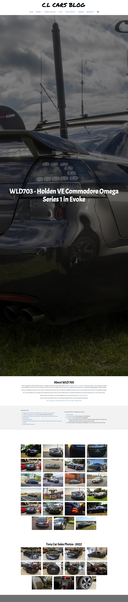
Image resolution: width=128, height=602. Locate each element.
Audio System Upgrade (29, 424)
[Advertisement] (64, 437)
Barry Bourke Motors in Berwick (75, 385)
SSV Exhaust (26, 418)
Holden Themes (49, 12)
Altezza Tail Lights (27, 419)
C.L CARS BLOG (63, 5)
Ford (60, 12)
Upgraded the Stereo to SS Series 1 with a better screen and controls (40, 416)
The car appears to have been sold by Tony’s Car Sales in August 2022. (64, 400)
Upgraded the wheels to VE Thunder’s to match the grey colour (39, 413)
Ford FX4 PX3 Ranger (82, 395)
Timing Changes (71, 416)
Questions (90, 12)
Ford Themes (69, 12)
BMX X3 (94, 392)
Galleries (81, 12)
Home (31, 12)
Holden (38, 12)
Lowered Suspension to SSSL (30, 414)
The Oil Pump (70, 418)
